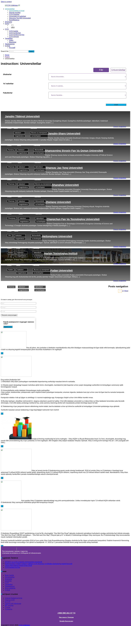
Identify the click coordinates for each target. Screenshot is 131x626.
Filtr (101, 70)
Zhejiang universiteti (58, 202)
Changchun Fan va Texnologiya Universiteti (73, 219)
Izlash (116, 104)
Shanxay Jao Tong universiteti (64, 167)
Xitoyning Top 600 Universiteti (20, 18)
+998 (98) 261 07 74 (66, 613)
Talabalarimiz (10, 44)
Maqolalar (12, 42)
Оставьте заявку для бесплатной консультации (16, 299)
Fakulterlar (7, 93)
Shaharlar (8, 22)
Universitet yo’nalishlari (17, 16)
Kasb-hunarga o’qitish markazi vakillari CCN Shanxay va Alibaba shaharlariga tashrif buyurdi (38, 564)
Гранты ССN (10, 600)
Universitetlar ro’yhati (16, 11)
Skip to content (6, 2)
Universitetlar (10, 9)
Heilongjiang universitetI (57, 236)
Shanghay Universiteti (65, 184)
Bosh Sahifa (9, 575)
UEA (13, 27)
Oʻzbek (7, 46)
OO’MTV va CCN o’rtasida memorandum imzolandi (23, 562)
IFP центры (9, 605)
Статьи (7, 607)
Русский (12, 48)
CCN (7, 29)
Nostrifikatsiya (14, 20)
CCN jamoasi (14, 36)
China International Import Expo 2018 (18, 565)
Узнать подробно (119, 127)
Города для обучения (13, 603)
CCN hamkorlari (15, 33)
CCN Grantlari (14, 14)
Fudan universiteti (61, 270)
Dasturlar (8, 24)
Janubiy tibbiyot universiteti (22, 116)
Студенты (8, 609)
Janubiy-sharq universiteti (64, 133)
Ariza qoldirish (10, 588)
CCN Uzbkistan (24, 625)
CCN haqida (13, 31)
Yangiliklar (9, 38)
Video (11, 40)
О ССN (7, 602)
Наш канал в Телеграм (66, 617)
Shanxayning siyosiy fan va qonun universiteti (74, 150)
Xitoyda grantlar (14, 12)
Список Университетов (13, 598)
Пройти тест (8, 327)
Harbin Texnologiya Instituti (60, 253)
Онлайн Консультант (66, 621)
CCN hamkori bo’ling (16, 35)
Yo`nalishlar (8, 84)
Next (126, 291)
